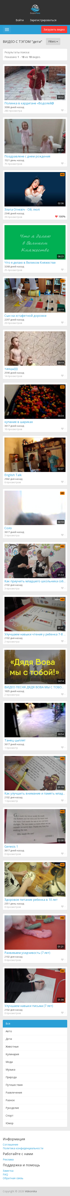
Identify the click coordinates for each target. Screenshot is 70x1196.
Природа (11, 1077)
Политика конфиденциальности (23, 1148)
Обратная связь (13, 1178)
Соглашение (10, 1144)
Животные (12, 1046)
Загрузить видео (54, 29)
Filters (52, 41)
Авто (9, 1031)
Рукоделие (12, 1108)
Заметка (8, 1170)
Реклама (8, 1159)
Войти (20, 20)
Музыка (10, 1069)
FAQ (5, 1174)
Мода (9, 1062)
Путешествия (14, 1085)
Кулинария (12, 1054)
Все (8, 1023)
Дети (9, 1039)
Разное (10, 1100)
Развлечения (14, 1092)
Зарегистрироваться (43, 20)
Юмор (9, 1123)
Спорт (9, 1115)
